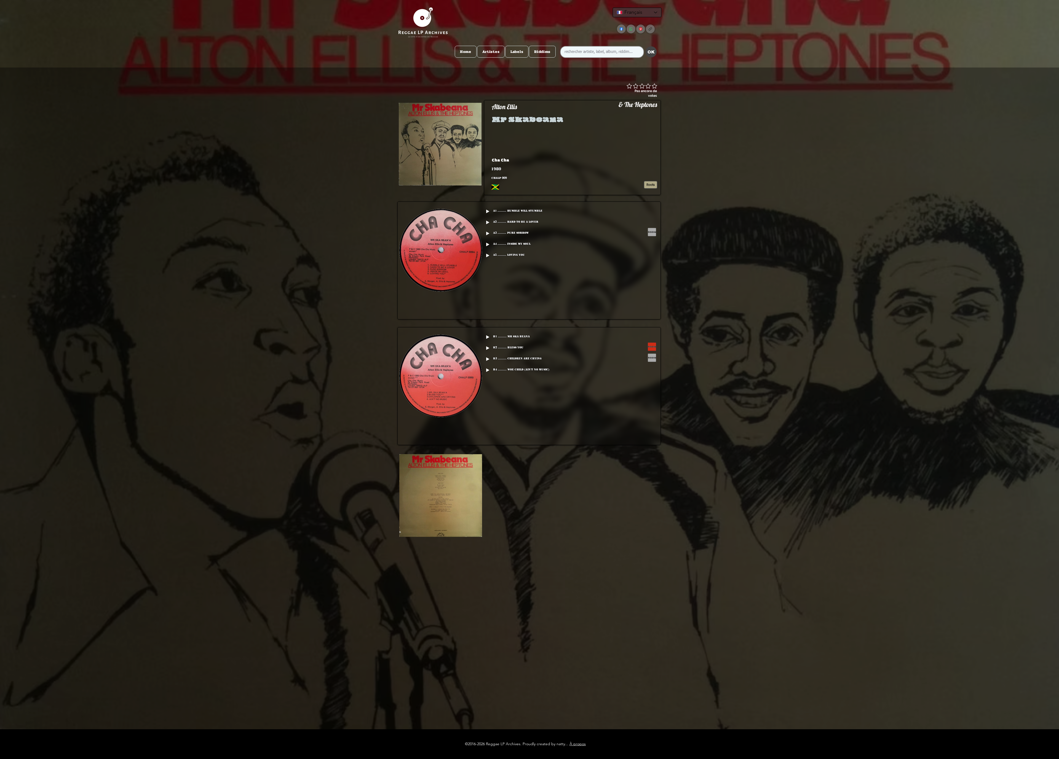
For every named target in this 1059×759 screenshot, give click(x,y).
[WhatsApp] (631, 29)
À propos (577, 743)
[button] (616, 160)
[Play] (487, 211)
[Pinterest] (640, 29)
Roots (650, 184)
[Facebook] (621, 29)
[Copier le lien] (650, 29)
